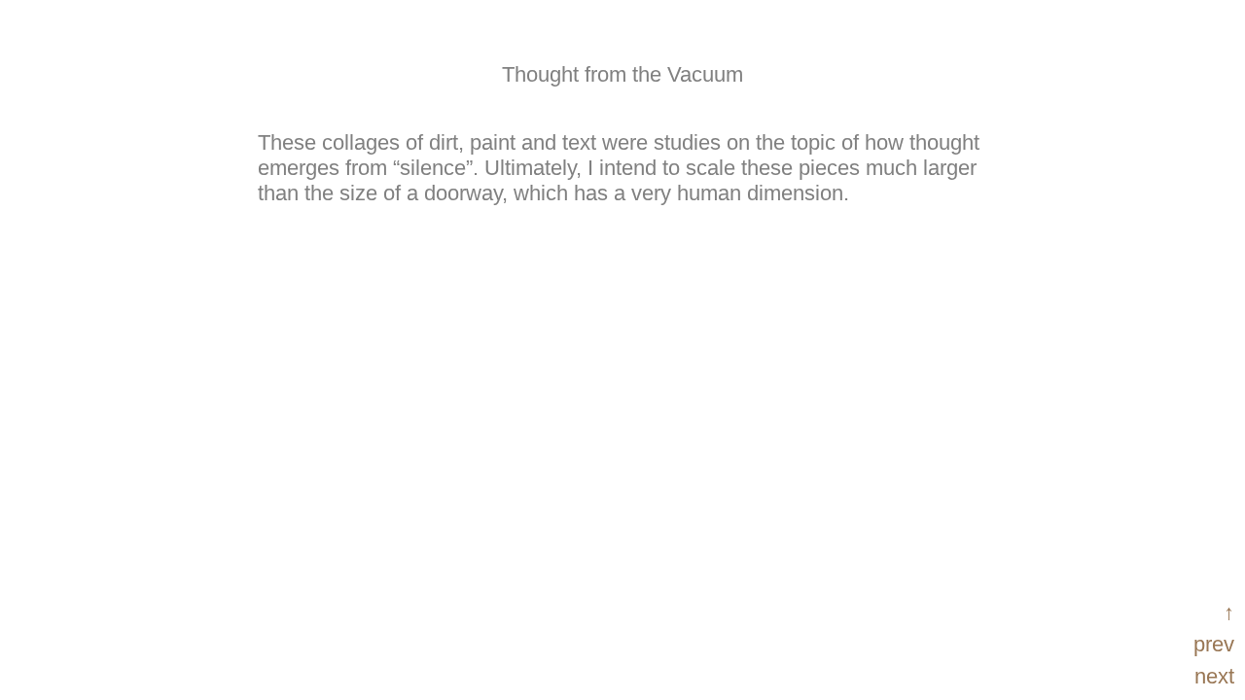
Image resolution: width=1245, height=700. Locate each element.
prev (1213, 644)
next (1214, 676)
